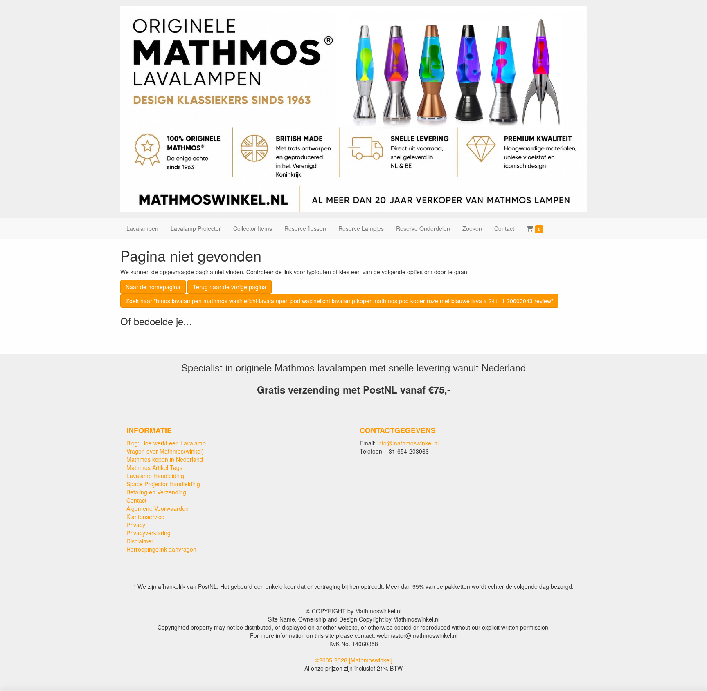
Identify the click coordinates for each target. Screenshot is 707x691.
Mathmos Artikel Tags (154, 467)
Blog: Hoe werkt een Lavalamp (166, 443)
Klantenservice (145, 516)
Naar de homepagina (153, 287)
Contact (136, 500)
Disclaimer (139, 541)
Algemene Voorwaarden (157, 508)
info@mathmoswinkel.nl (408, 443)
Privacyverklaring (148, 533)
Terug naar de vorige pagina (229, 287)
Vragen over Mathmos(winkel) (165, 451)
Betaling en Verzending (156, 492)
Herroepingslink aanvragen (161, 549)
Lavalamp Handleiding (155, 476)
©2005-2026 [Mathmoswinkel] (353, 660)
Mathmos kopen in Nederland (164, 459)
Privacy (135, 525)
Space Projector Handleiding (163, 484)
